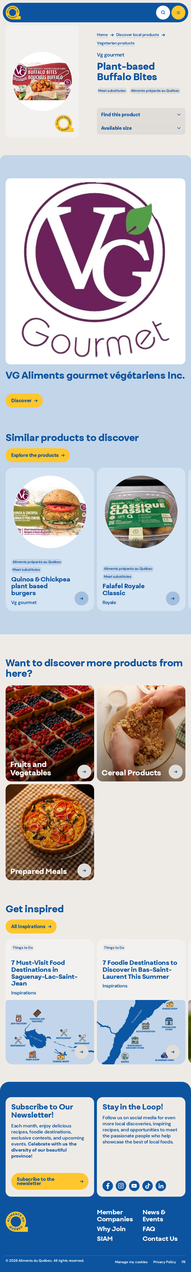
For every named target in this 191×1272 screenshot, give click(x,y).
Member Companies (115, 1215)
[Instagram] (121, 1186)
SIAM (105, 1238)
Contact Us (160, 1238)
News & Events (154, 1215)
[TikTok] (147, 1186)
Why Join (111, 1229)
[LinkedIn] (161, 1186)
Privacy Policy (164, 1262)
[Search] (163, 13)
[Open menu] (178, 13)
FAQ (149, 1229)
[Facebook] (107, 1186)
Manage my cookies (131, 1262)
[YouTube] (134, 1186)
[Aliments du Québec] (13, 13)
